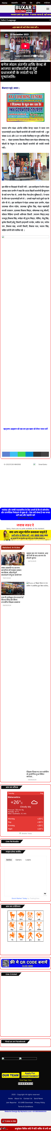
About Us (18, 1098)
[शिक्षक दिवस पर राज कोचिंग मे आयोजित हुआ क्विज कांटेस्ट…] (38, 675)
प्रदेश (24, 3)
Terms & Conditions (25, 1106)
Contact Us (28, 1098)
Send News (38, 1098)
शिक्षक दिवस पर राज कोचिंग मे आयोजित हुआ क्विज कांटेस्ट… (37, 774)
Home (10, 1098)
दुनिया (38, 3)
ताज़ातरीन (14, 3)
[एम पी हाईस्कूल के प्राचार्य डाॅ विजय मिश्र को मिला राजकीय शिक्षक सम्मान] (13, 588)
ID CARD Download (25, 1102)
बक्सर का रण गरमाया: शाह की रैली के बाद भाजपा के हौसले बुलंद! (37, 555)
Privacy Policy (40, 1102)
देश (31, 3)
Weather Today (27, 833)
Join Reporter (11, 1102)
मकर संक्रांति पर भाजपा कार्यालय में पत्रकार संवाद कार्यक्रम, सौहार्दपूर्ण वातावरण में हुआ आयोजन (11, 571)
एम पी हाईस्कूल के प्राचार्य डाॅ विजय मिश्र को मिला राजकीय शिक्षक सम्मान (12, 599)
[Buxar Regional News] (25, 9)
